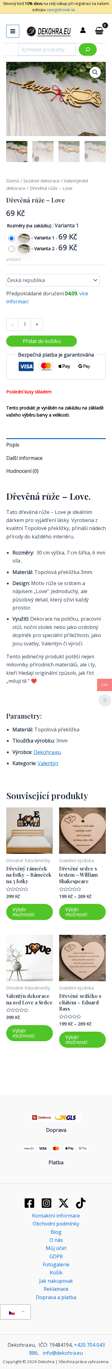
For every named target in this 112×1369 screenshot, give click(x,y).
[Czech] (14, 1312)
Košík (56, 1272)
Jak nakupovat (56, 1280)
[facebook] (30, 1203)
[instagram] (47, 1203)
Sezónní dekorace (41, 181)
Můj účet (56, 1248)
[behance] (64, 1203)
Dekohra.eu (47, 752)
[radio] (44, 238)
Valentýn (48, 763)
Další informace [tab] (24, 458)
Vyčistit (13, 259)
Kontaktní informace (56, 1215)
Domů (12, 181)
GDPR (56, 1256)
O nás (56, 1240)
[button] (95, 72)
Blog (56, 1232)
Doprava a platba (56, 1297)
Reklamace (56, 1289)
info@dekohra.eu (63, 1353)
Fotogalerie (56, 1264)
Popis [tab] (12, 444)
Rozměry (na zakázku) (29, 226)
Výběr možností (23, 912)
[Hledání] (88, 49)
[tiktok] (81, 1203)
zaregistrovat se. (61, 9)
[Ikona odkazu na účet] (83, 30)
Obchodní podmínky (56, 1223)
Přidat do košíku (42, 341)
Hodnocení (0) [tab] (22, 471)
